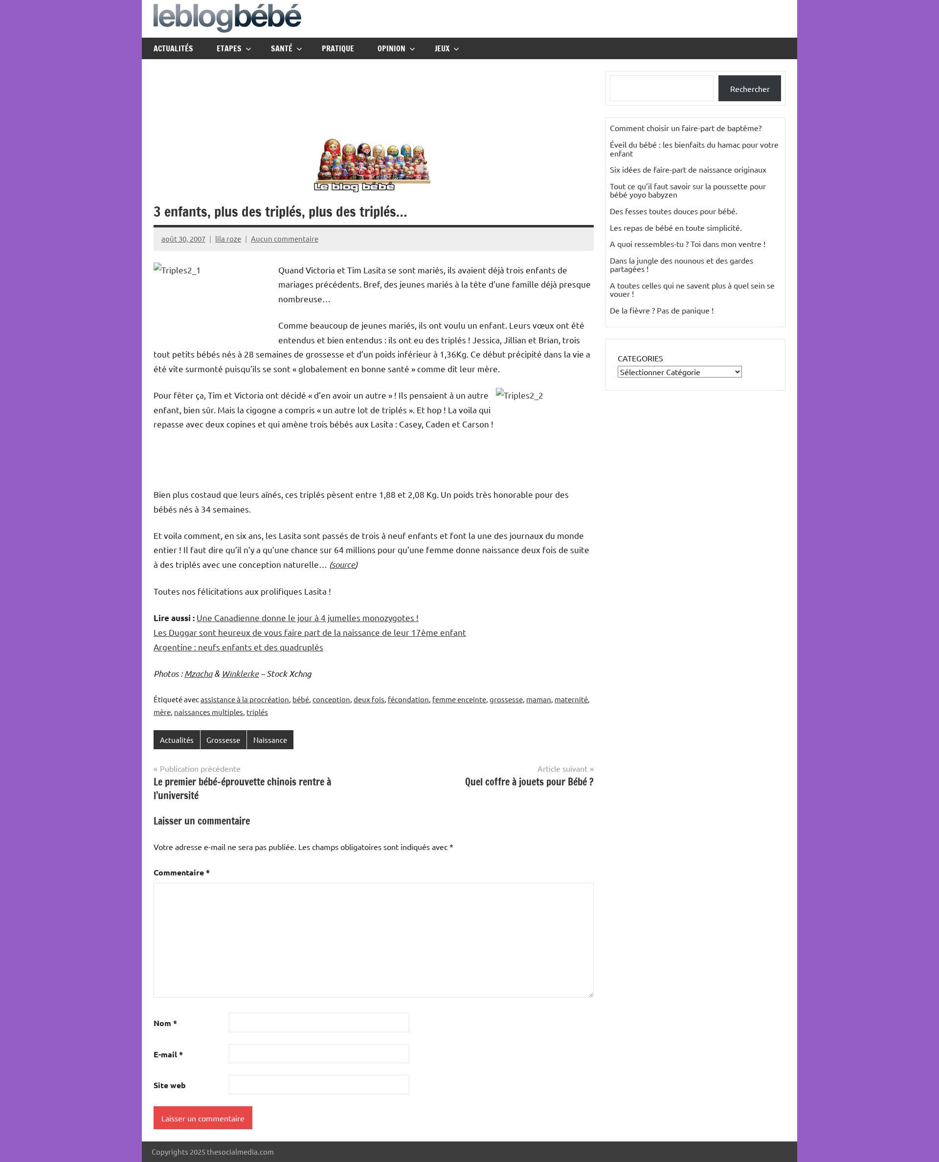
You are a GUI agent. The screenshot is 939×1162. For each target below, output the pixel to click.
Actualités (173, 48)
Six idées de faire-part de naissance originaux (688, 169)
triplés (257, 711)
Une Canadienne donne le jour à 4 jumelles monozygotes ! (308, 617)
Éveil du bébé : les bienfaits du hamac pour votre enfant (694, 148)
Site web (170, 1085)
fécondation (408, 699)
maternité (571, 699)
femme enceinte (459, 699)
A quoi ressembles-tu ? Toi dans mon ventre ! (687, 243)
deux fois (369, 699)
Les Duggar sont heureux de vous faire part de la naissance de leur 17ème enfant (310, 632)
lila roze (228, 238)
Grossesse (223, 739)
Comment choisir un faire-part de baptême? (685, 128)
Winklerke (240, 673)
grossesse (506, 699)
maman (538, 699)
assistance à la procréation (245, 699)
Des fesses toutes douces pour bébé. (674, 211)
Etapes (229, 48)
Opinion (391, 48)
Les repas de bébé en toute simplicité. (676, 227)
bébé (300, 699)
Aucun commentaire (284, 238)
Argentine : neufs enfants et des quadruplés (238, 647)
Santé (281, 48)
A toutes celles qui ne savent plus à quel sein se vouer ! (692, 289)
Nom (165, 1023)
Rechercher (750, 88)
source (343, 564)
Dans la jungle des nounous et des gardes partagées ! (681, 264)
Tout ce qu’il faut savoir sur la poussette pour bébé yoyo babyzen (688, 190)
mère (162, 711)
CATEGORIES (640, 358)
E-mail (168, 1054)
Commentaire (182, 872)
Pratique (338, 48)
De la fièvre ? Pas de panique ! (662, 310)
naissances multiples (208, 711)
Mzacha (198, 673)
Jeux (442, 48)
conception (331, 699)
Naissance (270, 739)
